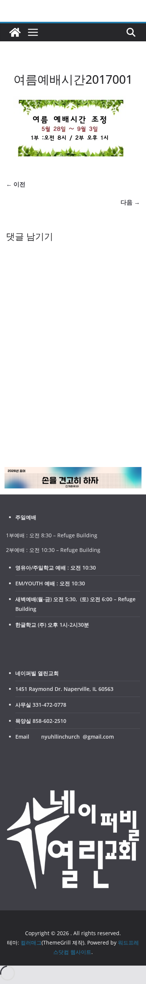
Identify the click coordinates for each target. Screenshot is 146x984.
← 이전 (15, 184)
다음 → (130, 202)
